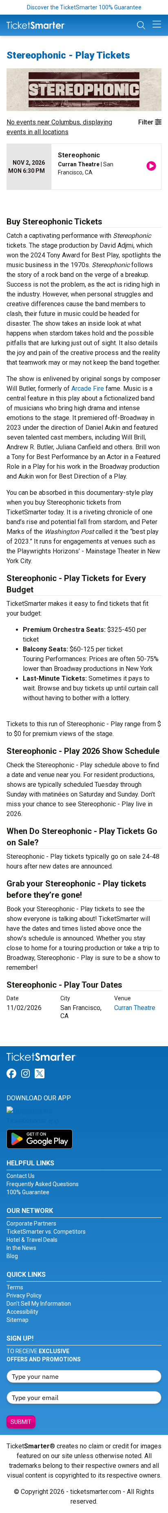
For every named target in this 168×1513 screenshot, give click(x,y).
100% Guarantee (28, 1192)
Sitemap (18, 1320)
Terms (15, 1287)
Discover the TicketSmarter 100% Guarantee (84, 7)
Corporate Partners (31, 1223)
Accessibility (22, 1311)
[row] (84, 167)
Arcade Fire (87, 388)
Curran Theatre (134, 1008)
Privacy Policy (24, 1295)
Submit (21, 1422)
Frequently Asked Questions (43, 1184)
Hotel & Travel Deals (32, 1240)
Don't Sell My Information (39, 1303)
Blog (12, 1256)
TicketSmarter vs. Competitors (46, 1231)
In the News (21, 1248)
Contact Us (21, 1176)
